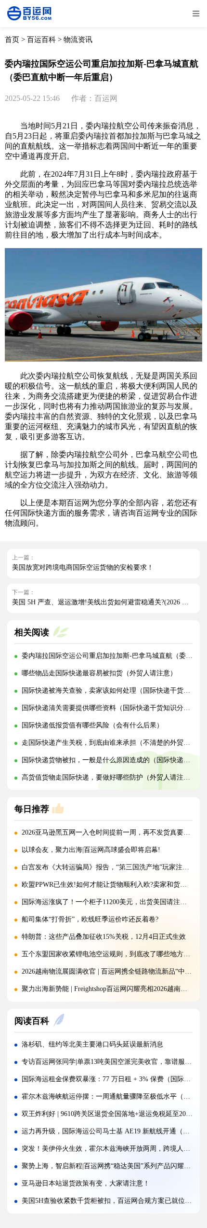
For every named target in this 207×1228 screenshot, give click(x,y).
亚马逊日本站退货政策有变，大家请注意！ (86, 1183)
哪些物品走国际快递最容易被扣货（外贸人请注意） (99, 673)
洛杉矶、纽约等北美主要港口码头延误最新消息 (92, 1044)
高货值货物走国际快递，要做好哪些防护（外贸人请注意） (109, 777)
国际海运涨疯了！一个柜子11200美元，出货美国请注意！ (108, 902)
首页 (12, 39)
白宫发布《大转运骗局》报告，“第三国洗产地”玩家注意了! (110, 867)
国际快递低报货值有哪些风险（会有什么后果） (92, 725)
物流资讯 (78, 39)
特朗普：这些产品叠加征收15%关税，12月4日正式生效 (104, 936)
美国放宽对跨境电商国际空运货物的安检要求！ (83, 567)
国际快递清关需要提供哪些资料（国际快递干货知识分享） (109, 708)
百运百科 (41, 39)
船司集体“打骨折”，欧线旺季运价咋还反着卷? (90, 919)
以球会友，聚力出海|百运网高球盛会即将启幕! (91, 849)
